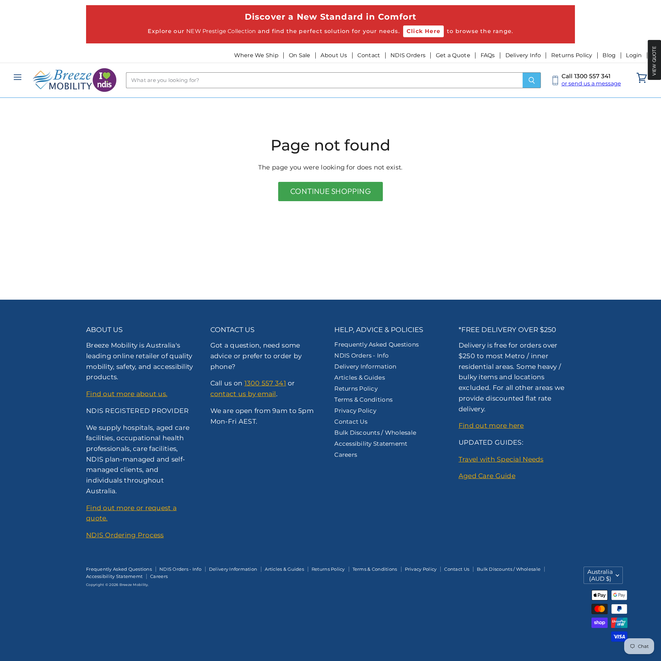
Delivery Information (365, 366)
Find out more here (491, 425)
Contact (368, 55)
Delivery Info (523, 55)
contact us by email (243, 394)
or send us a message (591, 83)
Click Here (423, 31)
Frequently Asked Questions (376, 344)
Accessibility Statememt (370, 443)
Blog (609, 55)
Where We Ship (256, 55)
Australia (600, 575)
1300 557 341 (265, 383)
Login (634, 55)
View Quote (654, 60)
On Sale (300, 55)
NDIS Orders (408, 55)
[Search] (532, 80)
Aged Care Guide (487, 476)
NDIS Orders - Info (361, 355)
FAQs (488, 55)
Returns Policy (571, 55)
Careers (345, 454)
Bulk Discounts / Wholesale (375, 432)
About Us (334, 55)
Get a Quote (453, 55)
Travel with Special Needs (501, 459)
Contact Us (350, 421)
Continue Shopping (330, 191)
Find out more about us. (126, 394)
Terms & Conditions (363, 399)
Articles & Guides (359, 377)
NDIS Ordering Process (125, 535)
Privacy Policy (355, 410)
